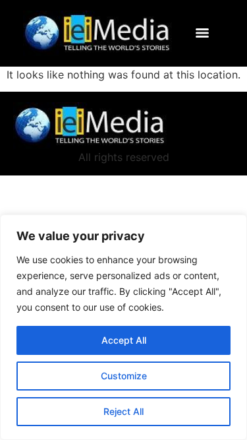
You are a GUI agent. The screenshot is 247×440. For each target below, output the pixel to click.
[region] (123, 327)
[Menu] (205, 33)
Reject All (123, 411)
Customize (124, 375)
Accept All (123, 340)
